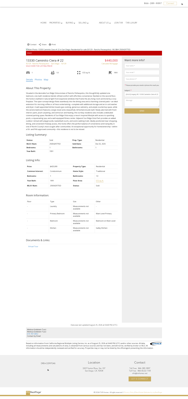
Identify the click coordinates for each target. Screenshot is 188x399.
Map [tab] (46, 79)
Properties (54, 23)
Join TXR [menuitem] (118, 23)
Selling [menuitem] (82, 23)
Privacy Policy (129, 392)
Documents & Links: (38, 240)
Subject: (127, 90)
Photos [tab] (38, 79)
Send (142, 111)
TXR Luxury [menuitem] (131, 23)
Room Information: (37, 195)
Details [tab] (29, 79)
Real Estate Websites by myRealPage (148, 392)
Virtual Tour (33, 246)
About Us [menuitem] (104, 23)
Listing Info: (33, 160)
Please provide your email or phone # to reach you (142, 85)
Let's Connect (139, 379)
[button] (182, 4)
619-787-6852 (32, 334)
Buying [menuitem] (69, 23)
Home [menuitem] (43, 23)
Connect (170, 3)
